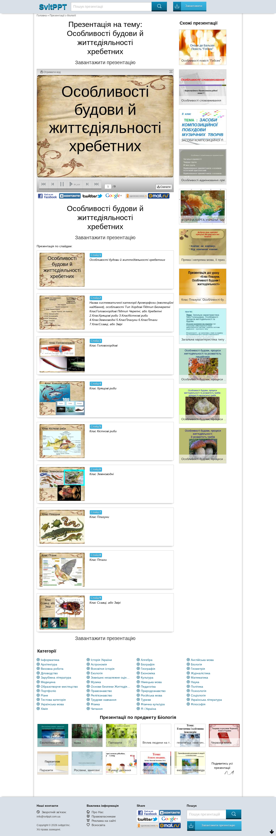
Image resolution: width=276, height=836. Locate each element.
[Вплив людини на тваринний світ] (155, 735)
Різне (44, 695)
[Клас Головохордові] (62, 355)
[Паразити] (53, 763)
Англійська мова (202, 660)
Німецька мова (151, 682)
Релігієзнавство (101, 695)
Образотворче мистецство (59, 686)
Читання (97, 708)
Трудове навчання (103, 699)
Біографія (148, 664)
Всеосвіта (98, 825)
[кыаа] (87, 735)
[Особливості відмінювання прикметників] (202, 166)
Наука (195, 682)
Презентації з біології (63, 15)
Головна (42, 15)
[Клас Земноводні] (62, 484)
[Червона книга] (224, 735)
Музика (96, 682)
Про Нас (98, 812)
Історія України (101, 660)
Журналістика (200, 673)
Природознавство (153, 691)
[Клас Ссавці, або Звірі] (62, 612)
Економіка (148, 673)
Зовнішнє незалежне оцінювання (111, 677)
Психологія (198, 691)
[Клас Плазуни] (62, 526)
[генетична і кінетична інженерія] (190, 735)
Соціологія (198, 695)
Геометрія (198, 668)
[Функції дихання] (121, 763)
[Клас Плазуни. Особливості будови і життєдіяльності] (202, 286)
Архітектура (49, 664)
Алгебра (146, 660)
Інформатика (50, 660)
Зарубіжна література (56, 677)
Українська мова (52, 704)
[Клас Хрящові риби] (62, 398)
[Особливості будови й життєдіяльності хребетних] (62, 269)
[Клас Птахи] (62, 569)
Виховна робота (52, 668)
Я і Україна (148, 708)
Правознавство (101, 691)
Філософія (198, 704)
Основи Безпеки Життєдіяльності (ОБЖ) (111, 686)
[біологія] (155, 763)
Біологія (196, 664)
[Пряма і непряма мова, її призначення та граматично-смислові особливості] (202, 246)
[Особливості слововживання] (202, 87)
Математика (199, 677)
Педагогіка (148, 686)
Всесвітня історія (102, 668)
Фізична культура (153, 704)
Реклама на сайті (104, 820)
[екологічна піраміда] (190, 763)
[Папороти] (121, 735)
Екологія (97, 673)
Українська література (206, 699)
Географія (148, 668)
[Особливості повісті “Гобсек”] (202, 47)
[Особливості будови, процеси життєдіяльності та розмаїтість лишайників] (202, 365)
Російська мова (151, 695)
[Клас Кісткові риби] (62, 441)
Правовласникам (104, 816)
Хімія (44, 708)
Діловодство (49, 673)
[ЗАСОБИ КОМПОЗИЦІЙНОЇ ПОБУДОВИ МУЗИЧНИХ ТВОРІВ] (202, 126)
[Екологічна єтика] (53, 735)
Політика (197, 686)
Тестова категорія (53, 699)
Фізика (95, 704)
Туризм (146, 699)
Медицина (48, 682)
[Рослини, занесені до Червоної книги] (87, 763)
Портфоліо (48, 691)
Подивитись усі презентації (222, 765)
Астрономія (99, 664)
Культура (147, 677)
